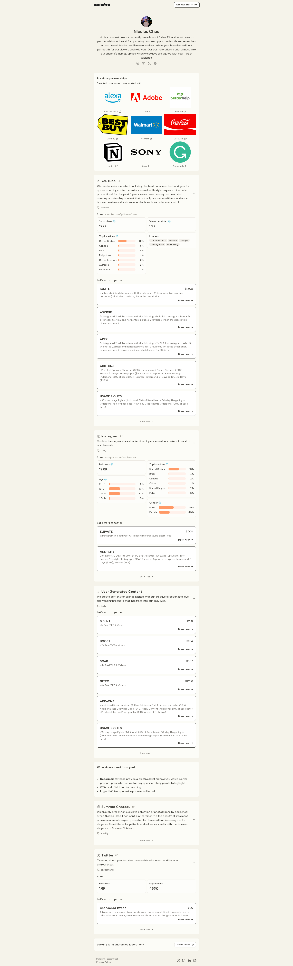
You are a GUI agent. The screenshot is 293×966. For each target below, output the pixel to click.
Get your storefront (186, 4)
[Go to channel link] (118, 181)
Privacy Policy (103, 962)
